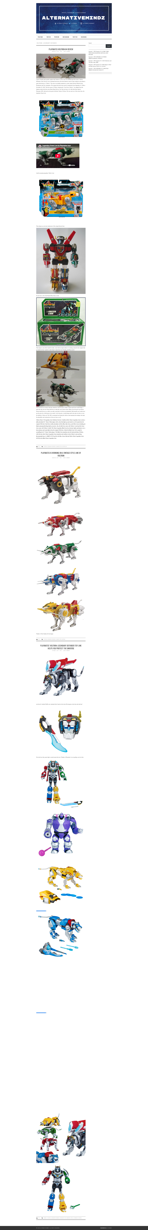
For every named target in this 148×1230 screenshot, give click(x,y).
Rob (61, 51)
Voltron (63, 639)
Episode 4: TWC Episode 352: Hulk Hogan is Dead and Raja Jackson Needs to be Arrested (100, 65)
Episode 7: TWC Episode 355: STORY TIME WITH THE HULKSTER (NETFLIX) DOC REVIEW (99, 53)
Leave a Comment (67, 51)
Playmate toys (58, 639)
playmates (76, 1218)
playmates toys (59, 446)
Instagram (66, 37)
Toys (39, 446)
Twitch (48, 37)
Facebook (83, 37)
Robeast (45, 1218)
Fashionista (103, 1228)
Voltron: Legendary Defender (49, 446)
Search (90, 43)
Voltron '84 (64, 446)
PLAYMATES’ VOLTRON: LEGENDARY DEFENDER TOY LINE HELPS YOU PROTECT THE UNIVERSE (60, 647)
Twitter (75, 37)
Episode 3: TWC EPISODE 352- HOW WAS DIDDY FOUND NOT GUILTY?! (98, 69)
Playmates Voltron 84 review (61, 49)
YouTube (40, 37)
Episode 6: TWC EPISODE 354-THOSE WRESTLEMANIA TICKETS (98, 57)
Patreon (56, 37)
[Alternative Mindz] (74, 18)
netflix (72, 1218)
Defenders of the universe (65, 1218)
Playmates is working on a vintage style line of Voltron (61, 454)
